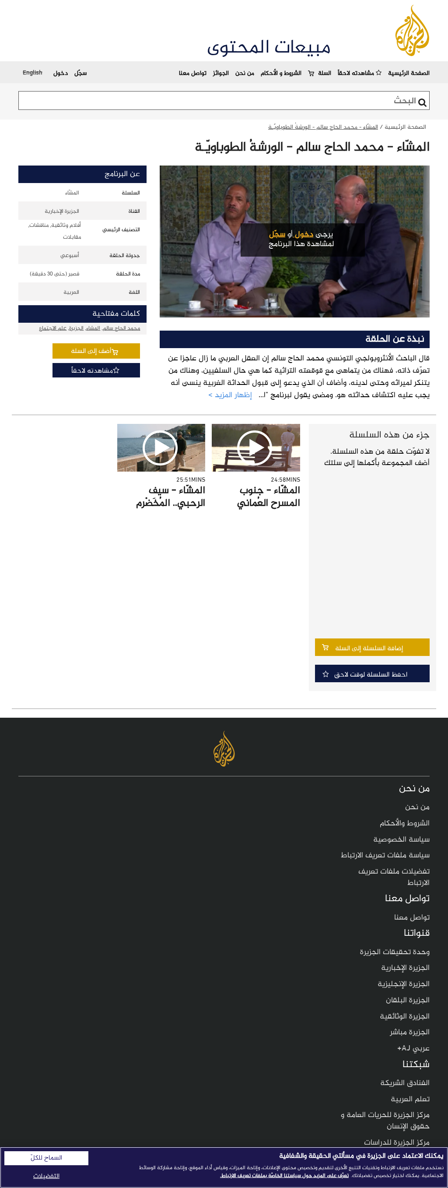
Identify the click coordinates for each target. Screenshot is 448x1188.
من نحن (244, 73)
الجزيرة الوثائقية (405, 1016)
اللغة (134, 292)
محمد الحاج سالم (121, 328)
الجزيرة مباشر (410, 1032)
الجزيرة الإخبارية (62, 211)
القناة (134, 211)
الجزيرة (76, 328)
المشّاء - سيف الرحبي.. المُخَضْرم (170, 497)
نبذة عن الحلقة (394, 339)
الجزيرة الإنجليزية (404, 984)
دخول (60, 73)
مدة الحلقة (128, 274)
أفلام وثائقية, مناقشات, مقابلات (54, 231)
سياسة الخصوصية (401, 839)
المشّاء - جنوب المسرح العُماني (268, 497)
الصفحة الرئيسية (409, 73)
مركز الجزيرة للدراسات (397, 1142)
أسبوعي (69, 256)
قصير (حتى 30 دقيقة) (54, 274)
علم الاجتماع (52, 328)
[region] (224, 1167)
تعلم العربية (410, 1099)
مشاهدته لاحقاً (357, 73)
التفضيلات (46, 1176)
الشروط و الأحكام (281, 73)
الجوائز (221, 73)
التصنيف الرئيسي (121, 230)
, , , (89, 328)
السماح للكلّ (46, 1158)
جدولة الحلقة (124, 256)
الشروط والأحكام (405, 823)
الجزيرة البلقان (408, 1000)
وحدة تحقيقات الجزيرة (395, 952)
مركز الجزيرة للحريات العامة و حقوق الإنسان (385, 1121)
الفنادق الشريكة (405, 1083)
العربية (71, 292)
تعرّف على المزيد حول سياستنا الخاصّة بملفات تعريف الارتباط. (284, 1175)
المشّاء (72, 193)
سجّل (80, 73)
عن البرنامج (122, 174)
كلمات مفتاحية (116, 314)
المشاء (93, 328)
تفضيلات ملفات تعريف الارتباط (394, 877)
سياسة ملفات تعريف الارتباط (385, 855)
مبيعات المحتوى (269, 48)
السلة (324, 73)
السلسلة (131, 193)
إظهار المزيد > (230, 395)
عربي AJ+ (413, 1048)
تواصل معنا (192, 73)
